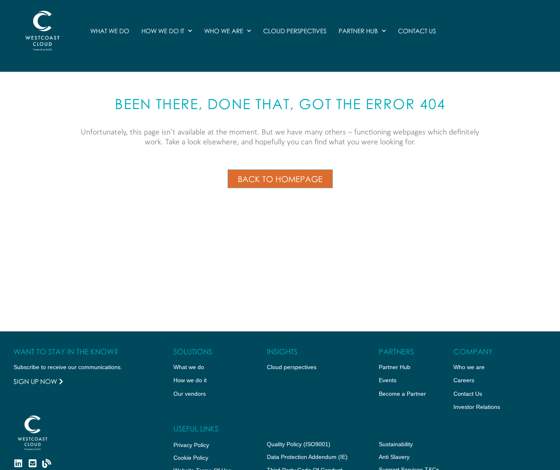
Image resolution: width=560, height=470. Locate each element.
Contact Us (417, 30)
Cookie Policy (190, 457)
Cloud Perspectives (294, 30)
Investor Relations (476, 407)
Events (387, 380)
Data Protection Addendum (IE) (307, 457)
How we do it (162, 30)
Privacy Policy (191, 445)
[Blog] (46, 463)
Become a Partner (402, 393)
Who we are (223, 30)
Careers (463, 380)
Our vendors (189, 393)
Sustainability (396, 444)
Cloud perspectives (291, 367)
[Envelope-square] (32, 463)
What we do (109, 30)
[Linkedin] (18, 463)
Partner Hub (358, 30)
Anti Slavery (394, 457)
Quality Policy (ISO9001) (298, 444)
